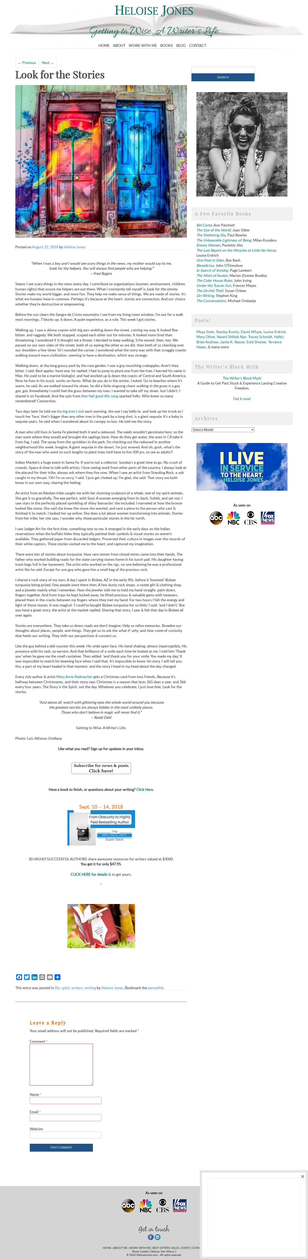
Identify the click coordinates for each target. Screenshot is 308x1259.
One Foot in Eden (210, 260)
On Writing (205, 295)
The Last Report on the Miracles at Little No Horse (236, 250)
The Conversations (211, 300)
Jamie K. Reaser (232, 341)
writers (77, 987)
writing (90, 987)
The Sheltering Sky (211, 235)
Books (166, 45)
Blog (181, 45)
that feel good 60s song (99, 395)
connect (198, 1248)
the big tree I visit (70, 411)
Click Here (144, 789)
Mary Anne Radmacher (74, 676)
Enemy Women (208, 245)
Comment (39, 1041)
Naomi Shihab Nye (231, 336)
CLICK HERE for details (89, 874)
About (119, 45)
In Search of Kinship (212, 270)
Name (35, 1094)
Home (104, 45)
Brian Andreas (207, 341)
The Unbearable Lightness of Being (223, 240)
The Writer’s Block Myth (242, 378)
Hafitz (278, 336)
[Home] (154, 15)
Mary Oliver (205, 336)
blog (175, 1248)
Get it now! (242, 398)
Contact (197, 45)
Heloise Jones (74, 246)
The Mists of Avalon (212, 275)
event (186, 1248)
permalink (155, 987)
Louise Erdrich (275, 331)
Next (48, 62)
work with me (139, 1248)
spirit (66, 987)
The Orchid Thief (209, 290)
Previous (27, 62)
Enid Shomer (256, 341)
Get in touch (154, 1229)
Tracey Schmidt (260, 336)
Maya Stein (205, 331)
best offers (161, 1248)
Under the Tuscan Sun (213, 285)
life (57, 987)
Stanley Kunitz (227, 331)
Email (35, 1111)
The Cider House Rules (214, 280)
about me (120, 1248)
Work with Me (143, 45)
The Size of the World (213, 230)
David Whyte (251, 331)
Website (36, 1128)
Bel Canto (204, 225)
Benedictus (205, 265)
